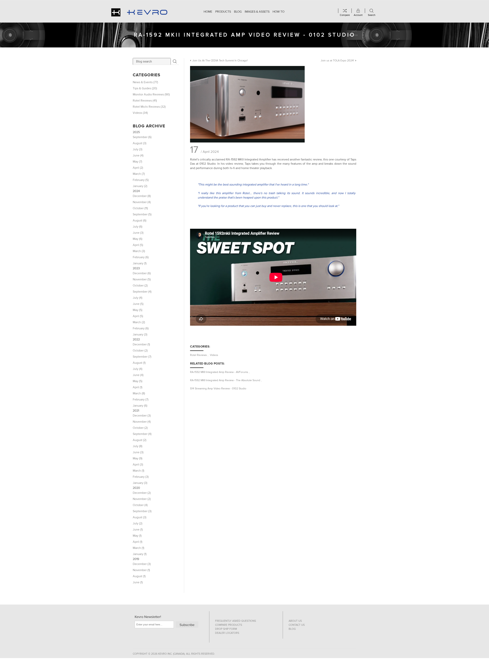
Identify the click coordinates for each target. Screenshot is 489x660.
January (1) (140, 263)
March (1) (138, 471)
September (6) (142, 137)
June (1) (138, 529)
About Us (295, 621)
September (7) (142, 357)
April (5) (138, 245)
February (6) (141, 257)
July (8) (137, 446)
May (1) (137, 536)
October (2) (140, 285)
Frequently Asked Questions (235, 621)
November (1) (141, 570)
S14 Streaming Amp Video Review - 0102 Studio (218, 388)
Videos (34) (140, 113)
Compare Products (228, 625)
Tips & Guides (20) (145, 88)
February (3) (141, 477)
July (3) (137, 149)
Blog (292, 629)
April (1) (137, 387)
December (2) (142, 493)
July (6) (137, 227)
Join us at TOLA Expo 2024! (337, 60)
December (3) (142, 415)
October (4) (140, 505)
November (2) (142, 499)
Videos (214, 355)
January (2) (140, 186)
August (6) (139, 220)
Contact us (297, 625)
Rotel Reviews (198, 355)
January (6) (140, 406)
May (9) (137, 458)
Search (175, 61)
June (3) (138, 233)
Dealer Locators (227, 633)
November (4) (142, 202)
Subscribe (187, 625)
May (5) (137, 310)
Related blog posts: (207, 363)
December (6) (142, 273)
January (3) (140, 334)
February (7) (140, 399)
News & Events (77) (145, 82)
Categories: (200, 346)
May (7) (137, 162)
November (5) (142, 279)
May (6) (137, 239)
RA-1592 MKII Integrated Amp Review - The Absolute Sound (225, 380)
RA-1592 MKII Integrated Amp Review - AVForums (219, 372)
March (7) (139, 174)
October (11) (140, 208)
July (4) (137, 298)
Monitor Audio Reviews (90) (151, 94)
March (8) (139, 393)
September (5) (142, 214)
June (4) (138, 155)
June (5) (138, 304)
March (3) (139, 251)
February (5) (141, 180)
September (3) (142, 511)
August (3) (139, 143)
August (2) (139, 440)
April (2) (138, 168)
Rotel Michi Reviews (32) (149, 107)
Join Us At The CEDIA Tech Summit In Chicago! (220, 60)
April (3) (138, 464)
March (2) (139, 322)
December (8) (142, 196)
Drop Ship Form (226, 629)
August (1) (139, 363)
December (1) (141, 344)
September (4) (142, 292)
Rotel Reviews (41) (145, 101)
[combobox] (152, 61)
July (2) (137, 523)
